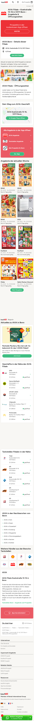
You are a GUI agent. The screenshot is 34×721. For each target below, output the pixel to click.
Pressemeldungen (6, 688)
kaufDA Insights (5, 683)
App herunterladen (6, 686)
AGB (2, 712)
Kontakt (19, 709)
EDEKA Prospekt (5, 656)
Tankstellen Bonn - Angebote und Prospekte (16, 603)
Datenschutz (4, 709)
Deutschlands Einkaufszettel (9, 681)
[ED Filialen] (4, 556)
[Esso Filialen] (4, 564)
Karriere (3, 648)
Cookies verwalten (22, 712)
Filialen (14, 627)
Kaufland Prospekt (6, 658)
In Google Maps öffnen (17, 118)
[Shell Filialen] (13, 556)
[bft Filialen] (21, 564)
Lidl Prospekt (4, 673)
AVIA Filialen (5, 630)
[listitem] (9, 178)
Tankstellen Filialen (23, 627)
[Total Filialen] (21, 556)
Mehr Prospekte (17, 290)
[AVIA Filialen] (13, 564)
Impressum (20, 707)
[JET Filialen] (29, 564)
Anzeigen (28, 6)
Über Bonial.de (5, 643)
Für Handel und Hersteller (8, 646)
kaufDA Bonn (6, 627)
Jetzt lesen (17, 356)
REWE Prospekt (5, 661)
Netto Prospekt (5, 671)
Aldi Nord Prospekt (6, 668)
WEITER (17, 31)
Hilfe (2, 707)
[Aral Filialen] (29, 556)
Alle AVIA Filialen (17, 55)
